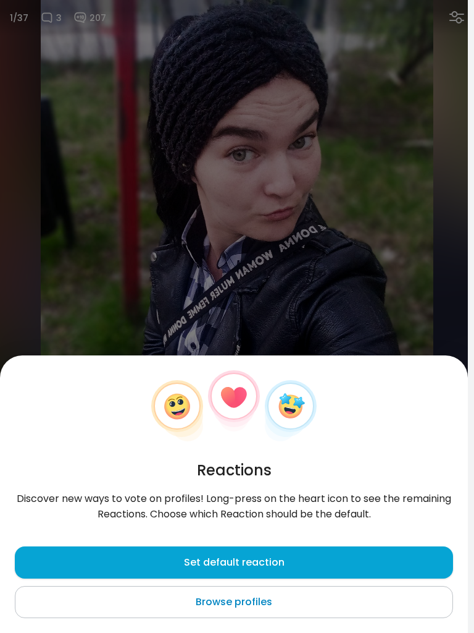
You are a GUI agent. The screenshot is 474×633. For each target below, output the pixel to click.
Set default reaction (234, 562)
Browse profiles (234, 602)
